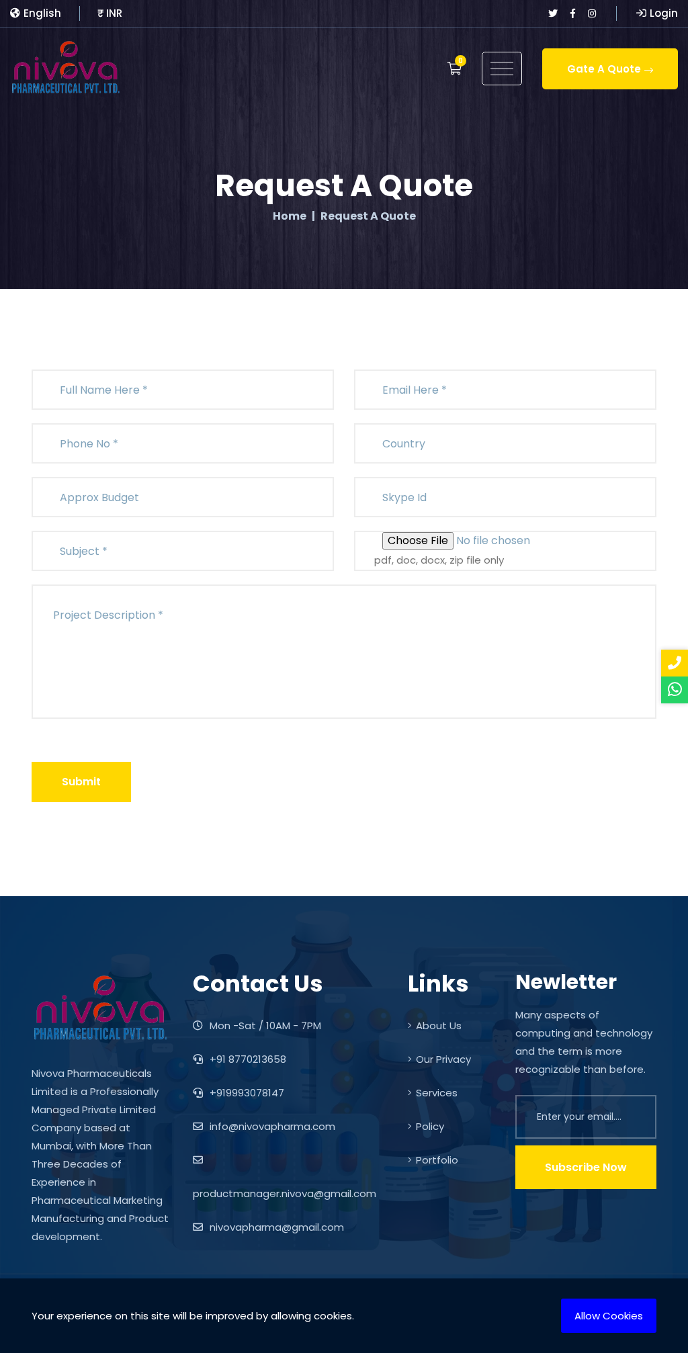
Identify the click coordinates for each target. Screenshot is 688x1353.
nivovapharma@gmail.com (275, 1227)
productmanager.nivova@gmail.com (284, 1193)
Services (437, 1093)
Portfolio (437, 1160)
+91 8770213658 (246, 1059)
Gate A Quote (604, 69)
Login (664, 13)
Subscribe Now (586, 1167)
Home (289, 216)
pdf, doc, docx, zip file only (439, 560)
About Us (439, 1025)
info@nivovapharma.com (271, 1126)
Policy (430, 1126)
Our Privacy (443, 1059)
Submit (81, 781)
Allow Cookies (608, 1316)
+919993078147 (245, 1093)
